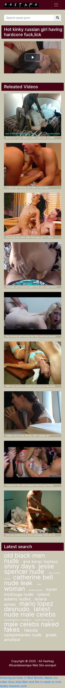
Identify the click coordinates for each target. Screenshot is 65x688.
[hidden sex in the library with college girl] (32, 412)
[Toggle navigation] (56, 4)
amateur (12, 639)
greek (51, 634)
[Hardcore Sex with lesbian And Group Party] (32, 462)
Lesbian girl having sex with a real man (27, 187)
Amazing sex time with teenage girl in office (29, 237)
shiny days (19, 566)
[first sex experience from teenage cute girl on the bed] (32, 511)
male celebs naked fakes (31, 626)
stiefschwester (35, 590)
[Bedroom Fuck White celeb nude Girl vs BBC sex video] (32, 114)
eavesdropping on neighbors (17, 620)
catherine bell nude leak (28, 580)
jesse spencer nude (29, 568)
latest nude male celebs (30, 611)
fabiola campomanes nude (23, 632)
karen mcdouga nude (30, 592)
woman (14, 588)
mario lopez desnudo (28, 606)
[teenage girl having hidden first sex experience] (32, 263)
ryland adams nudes (27, 597)
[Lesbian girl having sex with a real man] (32, 164)
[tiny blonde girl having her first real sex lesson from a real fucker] (32, 313)
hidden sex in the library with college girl (27, 435)
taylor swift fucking (44, 620)
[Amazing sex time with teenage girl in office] (32, 214)
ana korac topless (40, 561)
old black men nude (24, 558)
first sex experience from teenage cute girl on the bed (35, 534)
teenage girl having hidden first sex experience (31, 286)
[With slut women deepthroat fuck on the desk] (32, 362)
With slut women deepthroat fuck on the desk (30, 386)
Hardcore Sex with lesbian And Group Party (29, 485)
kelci (39, 584)
